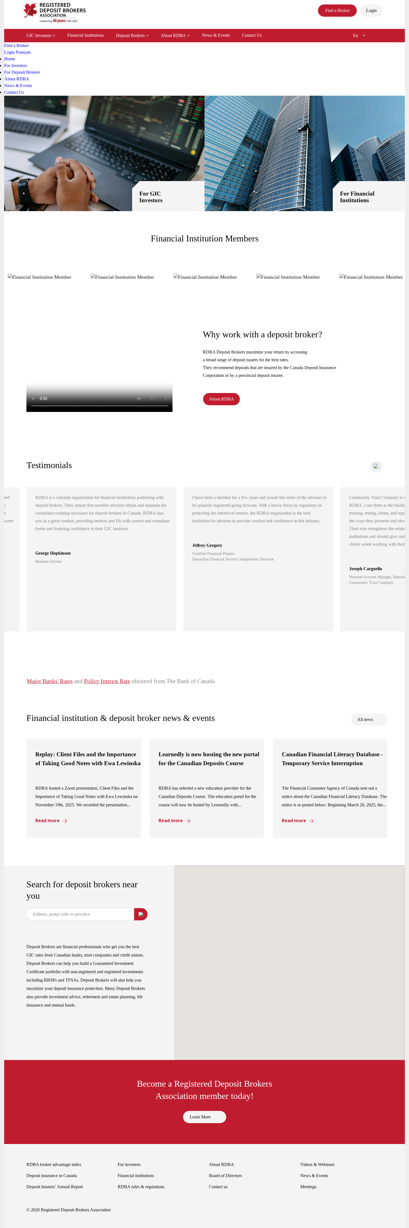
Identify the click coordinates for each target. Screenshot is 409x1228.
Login (10, 52)
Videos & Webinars (317, 1164)
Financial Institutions (85, 35)
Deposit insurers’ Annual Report (54, 1186)
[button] (376, 467)
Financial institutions (136, 1175)
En (355, 35)
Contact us (218, 1186)
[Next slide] (376, 467)
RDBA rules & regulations (141, 1186)
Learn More (200, 1117)
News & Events (216, 35)
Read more (47, 820)
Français (23, 52)
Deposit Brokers (130, 35)
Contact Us (252, 35)
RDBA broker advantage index (53, 1164)
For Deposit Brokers (22, 72)
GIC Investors (38, 35)
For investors (15, 65)
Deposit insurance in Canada (51, 1175)
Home (9, 58)
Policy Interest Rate (107, 681)
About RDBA (173, 35)
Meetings (308, 1186)
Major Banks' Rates (50, 681)
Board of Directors (225, 1175)
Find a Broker (16, 45)
